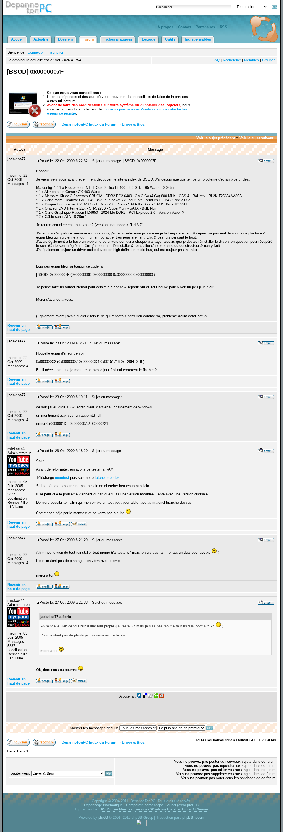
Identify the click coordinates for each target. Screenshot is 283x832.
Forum (88, 39)
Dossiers (65, 39)
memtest (62, 478)
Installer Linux (179, 809)
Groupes (269, 60)
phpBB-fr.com (193, 817)
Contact (184, 27)
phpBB (103, 817)
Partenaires (205, 27)
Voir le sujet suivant (256, 138)
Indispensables (198, 39)
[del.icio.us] (145, 696)
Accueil (17, 39)
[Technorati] (156, 696)
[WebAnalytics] (141, 825)
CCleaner (200, 809)
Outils (170, 39)
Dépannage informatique (103, 805)
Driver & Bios (133, 124)
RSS (223, 27)
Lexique (148, 39)
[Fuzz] (161, 696)
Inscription (56, 52)
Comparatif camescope (144, 805)
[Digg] (150, 696)
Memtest (126, 809)
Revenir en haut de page (18, 327)
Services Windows (150, 809)
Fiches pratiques (118, 39)
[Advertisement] (211, 78)
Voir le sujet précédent (215, 138)
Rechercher (232, 60)
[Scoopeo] (139, 696)
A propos (165, 27)
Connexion (36, 52)
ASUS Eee (109, 809)
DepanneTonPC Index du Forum (89, 124)
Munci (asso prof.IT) (182, 805)
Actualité (40, 39)
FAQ (216, 60)
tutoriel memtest (108, 478)
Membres (251, 60)
